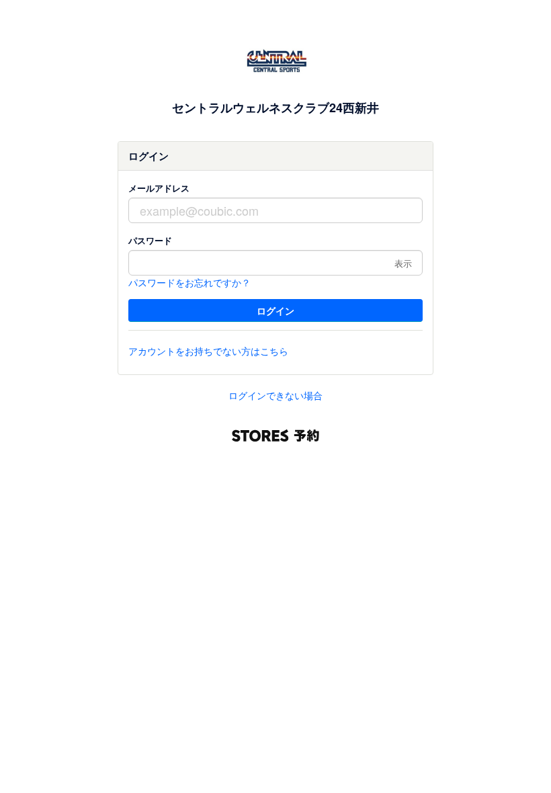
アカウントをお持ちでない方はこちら (208, 351)
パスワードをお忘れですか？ (189, 282)
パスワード (150, 240)
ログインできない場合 (275, 395)
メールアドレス (158, 187)
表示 (403, 263)
